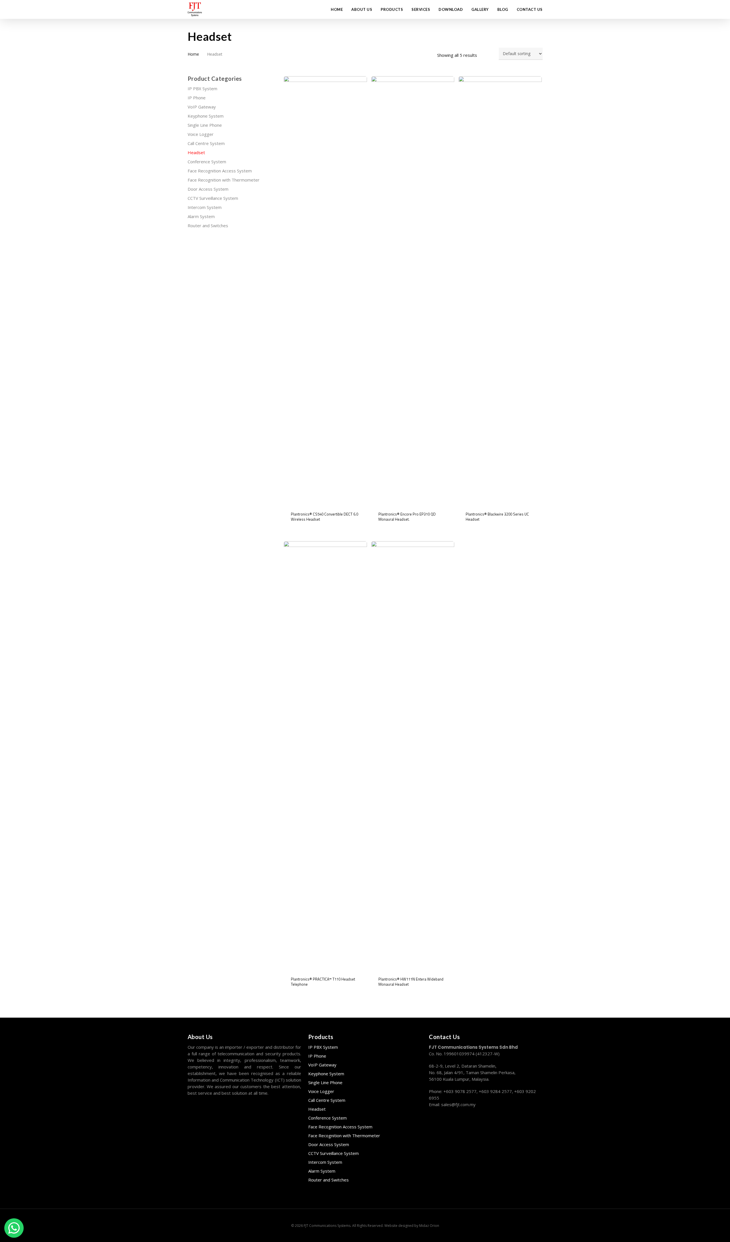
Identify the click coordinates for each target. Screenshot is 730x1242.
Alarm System (201, 216)
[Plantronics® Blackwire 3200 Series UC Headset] (500, 290)
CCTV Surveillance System (213, 198)
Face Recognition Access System (220, 171)
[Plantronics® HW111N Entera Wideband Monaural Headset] (413, 755)
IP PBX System (202, 88)
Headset (196, 152)
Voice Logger (201, 134)
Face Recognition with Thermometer (223, 180)
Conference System (207, 161)
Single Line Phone (205, 125)
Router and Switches (208, 225)
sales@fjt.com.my (458, 1104)
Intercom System (205, 207)
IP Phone (197, 97)
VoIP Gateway (202, 107)
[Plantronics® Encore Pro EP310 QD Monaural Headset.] (413, 290)
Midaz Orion (429, 1225)
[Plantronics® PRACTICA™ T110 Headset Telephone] (325, 755)
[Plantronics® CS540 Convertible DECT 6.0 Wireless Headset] (325, 290)
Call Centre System (206, 143)
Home (193, 54)
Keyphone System (206, 116)
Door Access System (208, 189)
